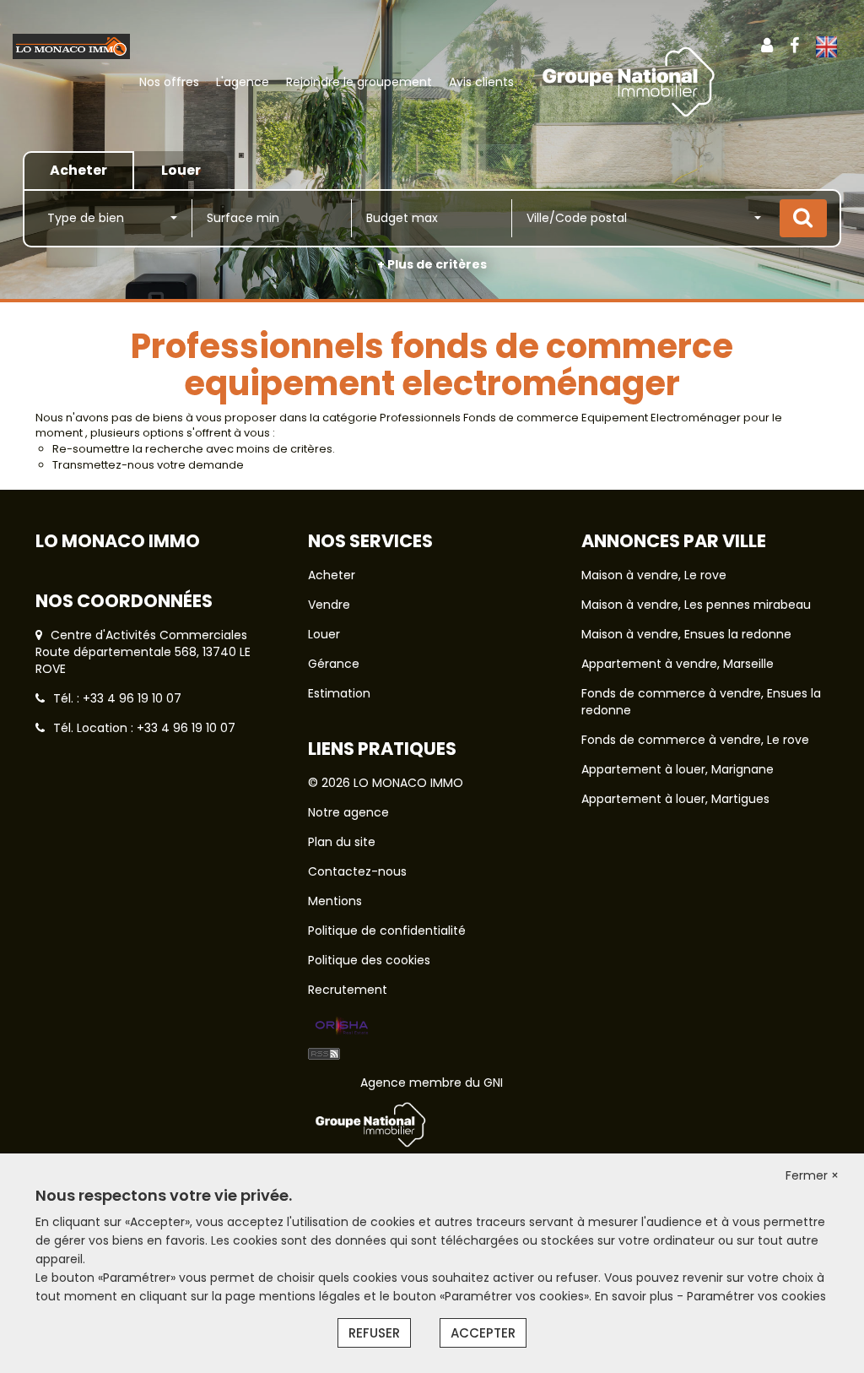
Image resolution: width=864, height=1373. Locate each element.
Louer (324, 634)
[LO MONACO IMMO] (71, 45)
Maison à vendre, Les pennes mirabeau (696, 604)
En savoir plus (636, 1296)
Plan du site (341, 841)
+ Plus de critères (432, 264)
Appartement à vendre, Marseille (677, 663)
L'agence (242, 81)
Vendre (329, 604)
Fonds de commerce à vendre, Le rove (695, 739)
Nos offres (169, 81)
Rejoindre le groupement (359, 81)
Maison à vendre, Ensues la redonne (686, 634)
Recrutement (347, 989)
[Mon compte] (767, 45)
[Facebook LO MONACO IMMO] (794, 45)
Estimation (339, 693)
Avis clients (481, 81)
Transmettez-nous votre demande (148, 465)
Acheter (331, 575)
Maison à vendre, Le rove (653, 575)
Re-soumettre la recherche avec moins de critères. (193, 449)
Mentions (335, 901)
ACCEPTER (483, 1333)
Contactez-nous (357, 871)
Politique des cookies (369, 960)
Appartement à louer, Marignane (677, 769)
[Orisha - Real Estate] (341, 1026)
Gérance (333, 663)
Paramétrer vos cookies (756, 1296)
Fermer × (812, 1175)
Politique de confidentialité (387, 930)
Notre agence (348, 812)
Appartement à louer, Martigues (675, 798)
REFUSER (374, 1333)
